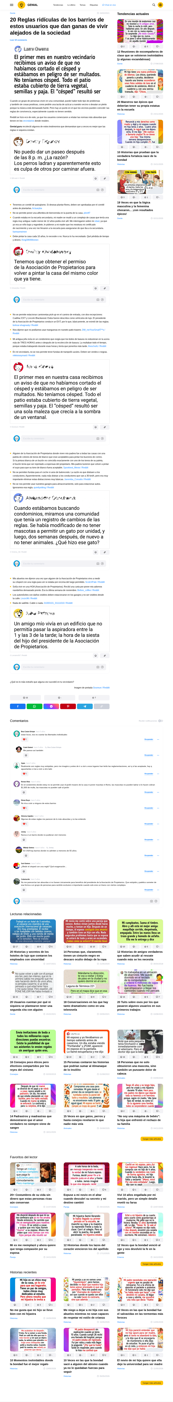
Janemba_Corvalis (73, 479)
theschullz (93, 346)
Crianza (120, 1257)
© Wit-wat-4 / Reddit (17, 178)
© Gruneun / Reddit (17, 427)
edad (97, 221)
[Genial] (28, 5)
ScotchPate (91, 582)
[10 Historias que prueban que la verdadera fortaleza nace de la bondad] (140, 132)
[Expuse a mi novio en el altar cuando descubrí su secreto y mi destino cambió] (87, 1175)
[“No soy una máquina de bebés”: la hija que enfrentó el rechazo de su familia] (140, 1096)
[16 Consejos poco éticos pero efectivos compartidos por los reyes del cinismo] (33, 1042)
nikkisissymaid (20, 355)
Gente (12, 13)
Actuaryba (37, 208)
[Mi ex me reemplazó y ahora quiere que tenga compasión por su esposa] (33, 1225)
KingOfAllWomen (30, 240)
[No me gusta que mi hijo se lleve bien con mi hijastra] (33, 1290)
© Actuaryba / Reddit (17, 288)
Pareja (66, 1207)
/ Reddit (34, 325)
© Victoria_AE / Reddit (18, 552)
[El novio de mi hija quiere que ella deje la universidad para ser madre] (140, 1340)
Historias (121, 114)
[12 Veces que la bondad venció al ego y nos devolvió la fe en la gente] (140, 1225)
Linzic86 (25, 598)
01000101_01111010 (54, 603)
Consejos (14, 1074)
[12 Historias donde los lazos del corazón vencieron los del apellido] (87, 1225)
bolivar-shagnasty (21, 325)
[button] (25, 697)
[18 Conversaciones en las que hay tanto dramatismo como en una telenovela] (87, 982)
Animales (121, 1078)
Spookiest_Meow (71, 467)
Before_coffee (84, 590)
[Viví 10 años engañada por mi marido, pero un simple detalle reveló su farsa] (140, 1175)
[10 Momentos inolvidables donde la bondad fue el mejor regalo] (33, 1340)
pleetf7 (87, 213)
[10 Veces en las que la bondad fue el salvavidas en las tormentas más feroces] (140, 1290)
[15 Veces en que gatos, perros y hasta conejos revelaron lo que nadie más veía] (87, 1096)
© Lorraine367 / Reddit (18, 655)
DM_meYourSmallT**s (93, 330)
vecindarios (28, 121)
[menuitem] (58, 5)
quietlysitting (40, 487)
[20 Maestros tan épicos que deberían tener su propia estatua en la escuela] (140, 82)
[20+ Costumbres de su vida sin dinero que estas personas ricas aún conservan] (33, 1175)
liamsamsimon (20, 232)
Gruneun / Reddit (101, 687)
